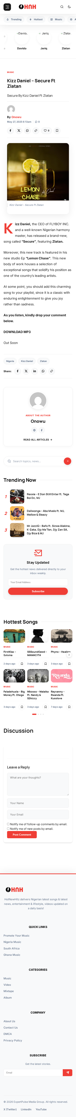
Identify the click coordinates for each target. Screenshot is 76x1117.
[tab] (34, 714)
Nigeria (10, 361)
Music (10, 72)
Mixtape (9, 991)
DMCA (8, 1034)
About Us (9, 1021)
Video (7, 984)
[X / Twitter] (26, 371)
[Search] (62, 7)
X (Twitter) (10, 1109)
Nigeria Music (12, 942)
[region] (38, 672)
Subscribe (38, 591)
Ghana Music (12, 954)
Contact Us (11, 1027)
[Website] (34, 430)
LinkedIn (26, 1109)
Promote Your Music (17, 935)
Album (8, 997)
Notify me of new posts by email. (31, 828)
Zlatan (43, 361)
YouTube (41, 1109)
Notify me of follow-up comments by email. (38, 824)
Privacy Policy (13, 1040)
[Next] (69, 654)
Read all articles (36, 439)
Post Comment (22, 834)
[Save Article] (57, 130)
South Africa (12, 948)
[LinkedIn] (34, 371)
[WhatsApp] (27, 130)
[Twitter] (19, 130)
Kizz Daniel (27, 361)
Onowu (16, 117)
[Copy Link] (36, 130)
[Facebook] (10, 130)
